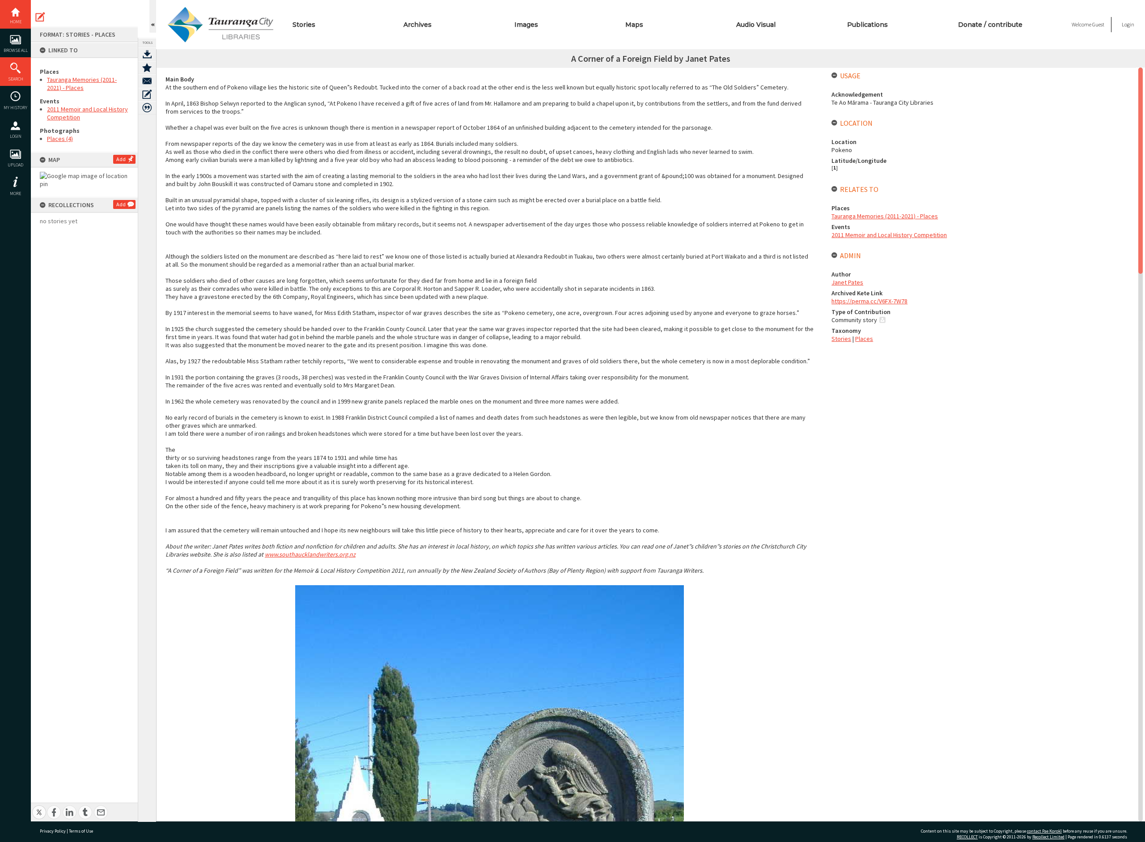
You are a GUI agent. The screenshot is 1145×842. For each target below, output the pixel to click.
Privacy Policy (53, 831)
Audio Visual (756, 25)
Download (147, 54)
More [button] (15, 193)
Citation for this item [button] (147, 108)
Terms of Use (81, 831)
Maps (634, 25)
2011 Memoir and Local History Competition (889, 235)
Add (121, 159)
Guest (1098, 24)
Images (526, 25)
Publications (867, 25)
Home (15, 22)
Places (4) (60, 139)
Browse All (16, 50)
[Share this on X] (39, 807)
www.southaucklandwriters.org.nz (310, 554)
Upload (15, 165)
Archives (417, 25)
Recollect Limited (1048, 837)
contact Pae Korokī (1044, 831)
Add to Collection (147, 67)
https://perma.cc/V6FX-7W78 (869, 301)
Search (15, 79)
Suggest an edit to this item (40, 17)
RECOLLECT (967, 837)
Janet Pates (847, 282)
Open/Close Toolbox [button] (152, 16)
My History (15, 108)
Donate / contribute (990, 25)
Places (864, 339)
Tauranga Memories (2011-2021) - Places (82, 84)
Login (15, 136)
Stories (304, 25)
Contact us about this (147, 81)
